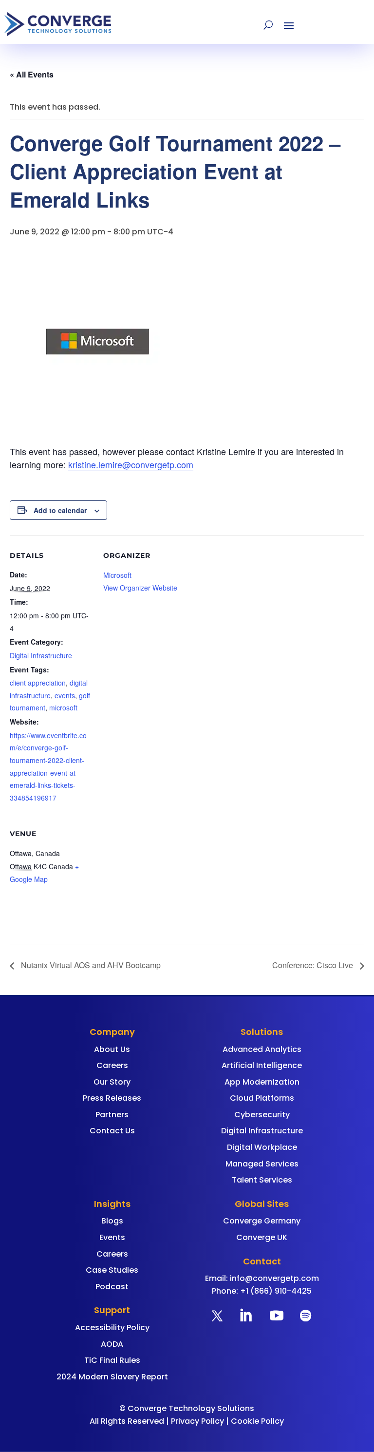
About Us (112, 1049)
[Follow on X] (217, 1315)
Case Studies (112, 1270)
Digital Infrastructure (41, 655)
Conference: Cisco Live (313, 965)
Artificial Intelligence (262, 1065)
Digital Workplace (262, 1147)
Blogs (112, 1220)
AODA (112, 1344)
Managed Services (262, 1163)
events (65, 695)
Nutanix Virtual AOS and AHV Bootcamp (90, 965)
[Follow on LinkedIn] (245, 1315)
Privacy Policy (197, 1421)
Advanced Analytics (262, 1049)
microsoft (63, 707)
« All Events (32, 74)
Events (112, 1237)
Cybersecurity (262, 1114)
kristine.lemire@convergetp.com (130, 464)
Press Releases (112, 1098)
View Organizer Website (140, 587)
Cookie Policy (257, 1421)
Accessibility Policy (112, 1327)
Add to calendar (60, 510)
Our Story (112, 1082)
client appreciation (38, 683)
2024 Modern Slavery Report (112, 1376)
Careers (112, 1065)
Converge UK (261, 1237)
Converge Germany (261, 1220)
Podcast (112, 1286)
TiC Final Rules (112, 1360)
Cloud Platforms (262, 1098)
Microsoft (117, 575)
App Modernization (261, 1082)
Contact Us (112, 1130)
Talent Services (262, 1179)
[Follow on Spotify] (306, 1315)
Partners (112, 1114)
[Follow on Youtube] (276, 1315)
